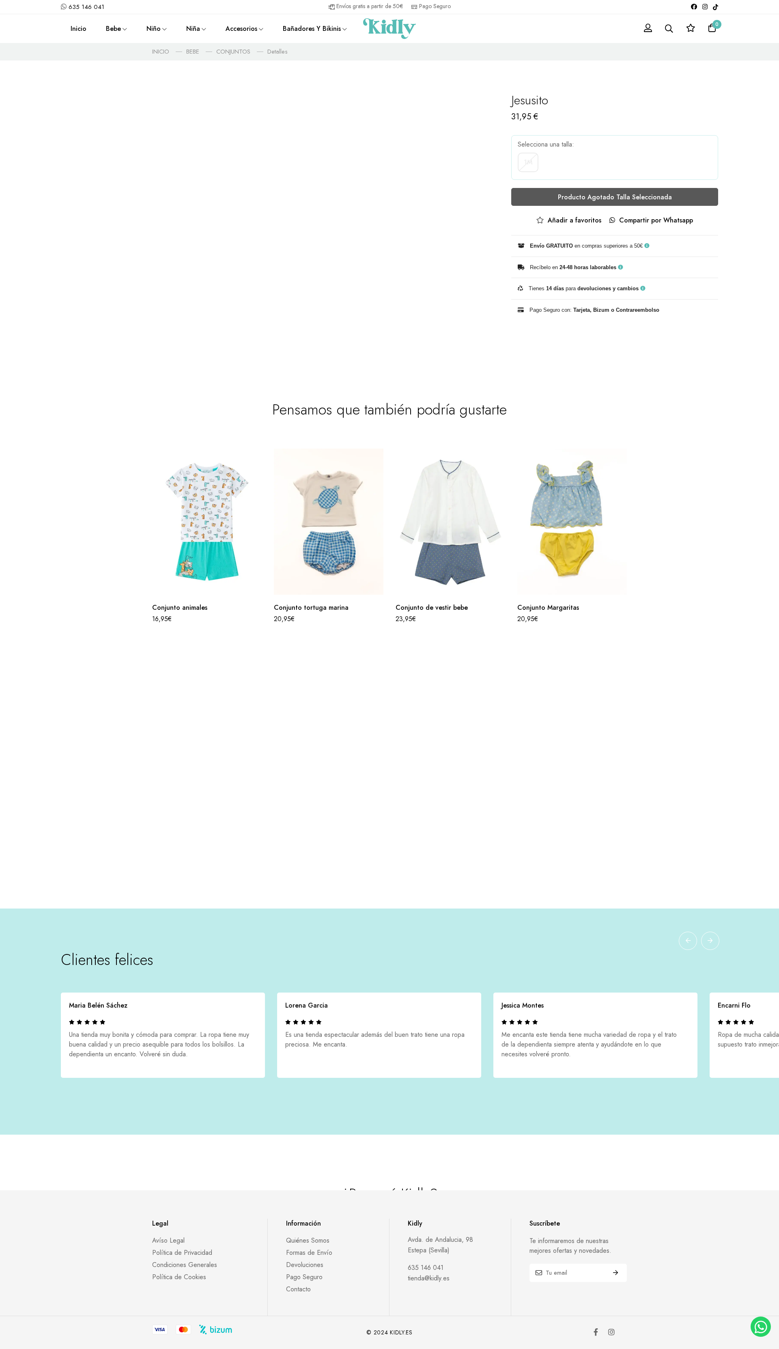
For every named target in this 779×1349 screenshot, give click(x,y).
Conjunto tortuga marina (311, 607)
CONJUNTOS (233, 51)
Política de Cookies (179, 1277)
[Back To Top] (760, 1300)
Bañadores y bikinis (312, 28)
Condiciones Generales (184, 1264)
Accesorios (241, 28)
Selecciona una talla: (546, 144)
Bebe (113, 28)
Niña (193, 28)
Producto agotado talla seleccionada (615, 197)
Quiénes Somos (307, 1240)
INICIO (160, 51)
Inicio (78, 28)
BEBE (192, 51)
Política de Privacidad (182, 1252)
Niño (153, 28)
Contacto (298, 1289)
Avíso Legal (168, 1240)
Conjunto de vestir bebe (432, 607)
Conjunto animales (179, 607)
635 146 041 (86, 6)
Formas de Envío (309, 1252)
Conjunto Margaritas (548, 607)
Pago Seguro (304, 1277)
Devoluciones (304, 1264)
